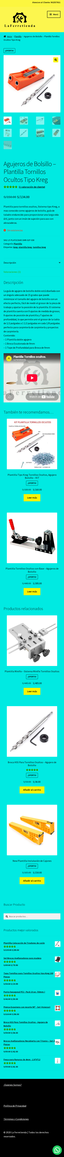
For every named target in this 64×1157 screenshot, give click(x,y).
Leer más (32, 497)
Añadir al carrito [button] (32, 789)
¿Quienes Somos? (13, 1084)
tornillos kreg (39, 247)
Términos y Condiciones (16, 1119)
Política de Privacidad (15, 1105)
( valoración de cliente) (32, 186)
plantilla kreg (25, 247)
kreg (15, 247)
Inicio (9, 36)
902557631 (55, 2)
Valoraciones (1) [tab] (12, 271)
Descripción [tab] (10, 262)
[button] (55, 59)
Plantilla (17, 36)
